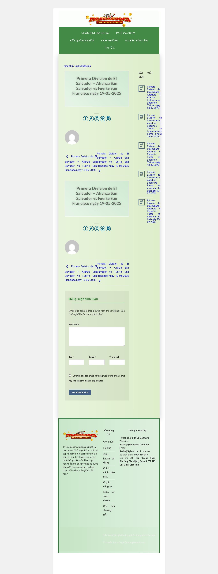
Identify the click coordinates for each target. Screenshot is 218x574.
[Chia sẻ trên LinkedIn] (108, 118)
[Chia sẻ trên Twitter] (91, 118)
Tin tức (109, 47)
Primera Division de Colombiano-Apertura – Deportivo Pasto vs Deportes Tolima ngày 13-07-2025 (153, 154)
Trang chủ (67, 66)
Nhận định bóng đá (95, 33)
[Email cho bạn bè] (97, 118)
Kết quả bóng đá (82, 40)
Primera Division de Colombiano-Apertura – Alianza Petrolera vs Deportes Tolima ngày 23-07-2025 (153, 97)
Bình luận (74, 324)
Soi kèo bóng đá (136, 40)
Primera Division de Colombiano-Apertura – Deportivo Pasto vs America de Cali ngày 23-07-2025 (153, 183)
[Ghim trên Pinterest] (102, 118)
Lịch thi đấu (109, 40)
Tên (71, 357)
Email (92, 357)
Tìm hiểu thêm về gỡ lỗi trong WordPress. (124, 542)
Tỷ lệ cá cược (125, 33)
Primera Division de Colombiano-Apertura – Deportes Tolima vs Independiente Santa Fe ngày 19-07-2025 (154, 126)
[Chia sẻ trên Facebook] (85, 118)
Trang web (114, 357)
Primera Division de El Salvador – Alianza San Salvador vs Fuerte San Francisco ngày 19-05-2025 (81, 163)
